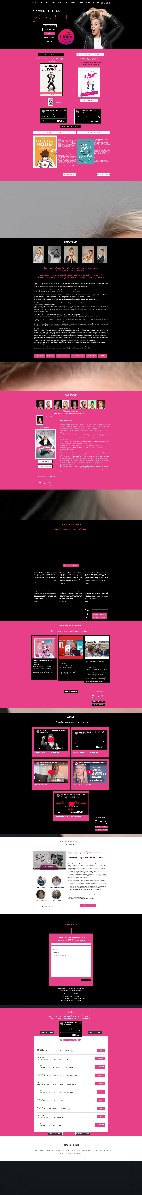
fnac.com (96, 161)
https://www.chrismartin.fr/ (78, 897)
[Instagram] (102, 3)
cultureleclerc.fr (101, 161)
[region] (44, 657)
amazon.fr (107, 161)
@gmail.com (78, 990)
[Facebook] (104, 3)
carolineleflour (65, 990)
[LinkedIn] (107, 3)
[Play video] (49, 861)
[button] (51, 54)
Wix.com (79, 1153)
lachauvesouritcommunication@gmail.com (71, 988)
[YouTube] (109, 3)
